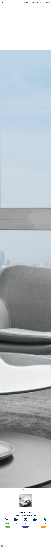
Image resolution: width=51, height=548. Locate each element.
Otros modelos (32, 2)
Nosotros (37, 2)
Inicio (24, 2)
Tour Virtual (27, 2)
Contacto (40, 2)
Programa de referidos (46, 2)
